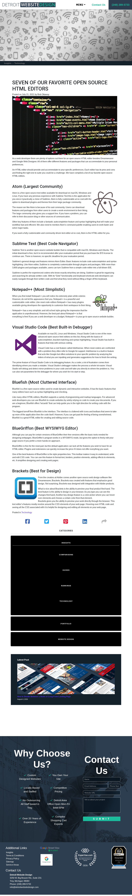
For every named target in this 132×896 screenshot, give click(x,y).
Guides (66, 570)
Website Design (66, 639)
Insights (7, 63)
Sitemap (10, 862)
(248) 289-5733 (24, 884)
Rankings (66, 586)
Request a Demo (66, 715)
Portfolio (66, 624)
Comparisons (66, 555)
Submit (101, 818)
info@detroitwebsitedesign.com (24, 887)
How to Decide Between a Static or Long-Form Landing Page (44, 696)
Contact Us (98, 4)
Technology (19, 63)
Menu (79, 4)
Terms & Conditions (15, 855)
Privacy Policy (12, 859)
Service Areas (12, 865)
